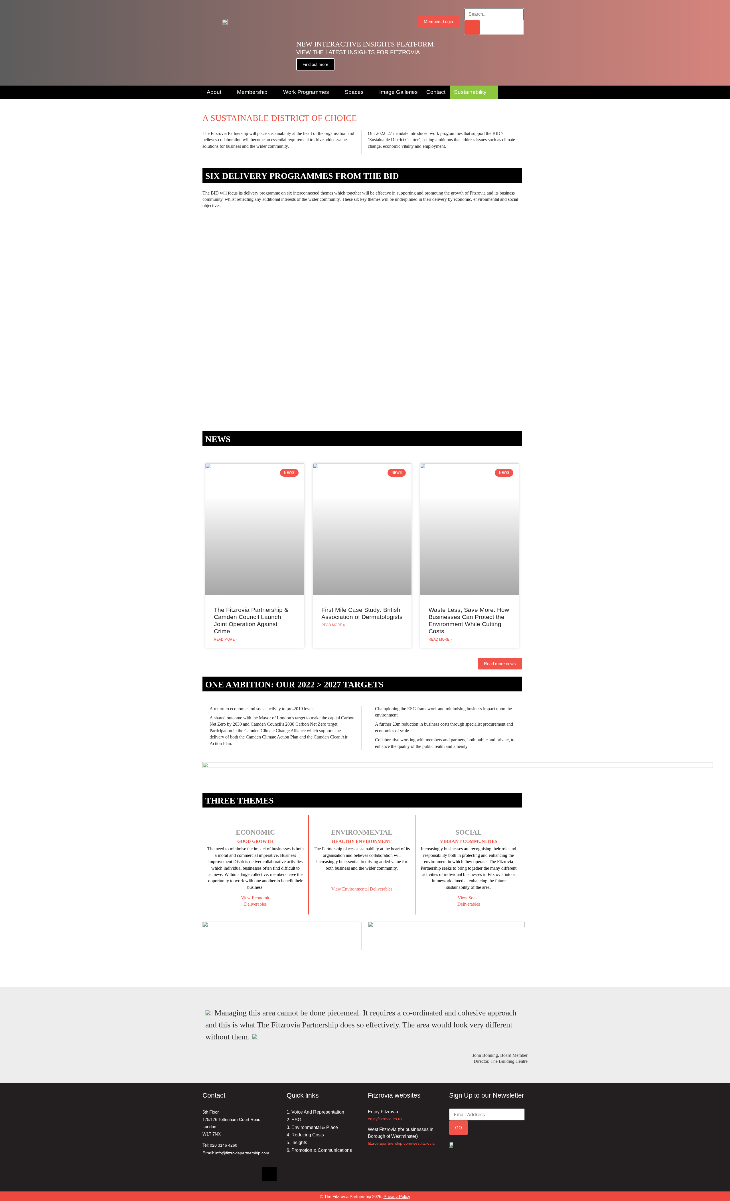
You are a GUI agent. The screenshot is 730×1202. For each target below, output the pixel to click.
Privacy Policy (397, 1196)
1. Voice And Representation (315, 1112)
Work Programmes (306, 92)
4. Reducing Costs (305, 1134)
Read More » (226, 640)
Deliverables (468, 904)
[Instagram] (249, 1174)
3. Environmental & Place (312, 1127)
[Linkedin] (209, 1174)
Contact (435, 92)
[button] (5, 42)
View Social (469, 897)
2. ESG (294, 1119)
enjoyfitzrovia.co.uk (385, 1118)
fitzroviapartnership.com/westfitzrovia (401, 1143)
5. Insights (297, 1142)
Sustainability (470, 92)
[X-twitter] (269, 1174)
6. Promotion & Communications (319, 1150)
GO (458, 1127)
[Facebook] (229, 1174)
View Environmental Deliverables (361, 889)
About (214, 92)
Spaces (354, 92)
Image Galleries (398, 92)
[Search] (472, 27)
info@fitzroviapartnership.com (242, 1153)
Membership (252, 92)
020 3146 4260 (223, 1145)
